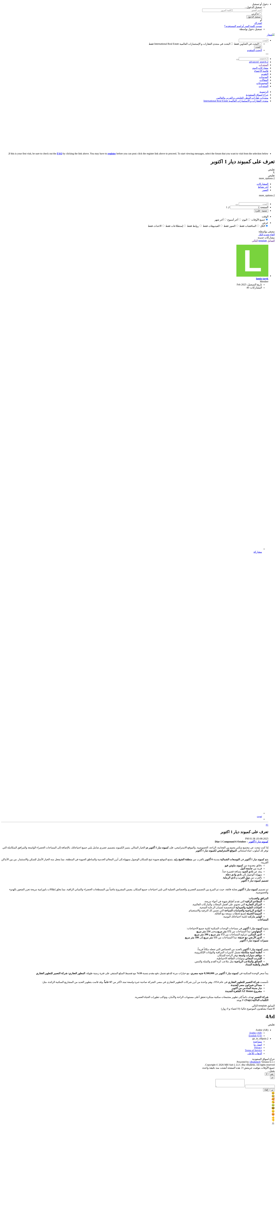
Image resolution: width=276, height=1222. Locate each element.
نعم (271, 1074)
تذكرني (255, 13)
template (262, 240)
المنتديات (263, 65)
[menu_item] (138, 1093)
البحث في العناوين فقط (246, 43)
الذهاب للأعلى (254, 1053)
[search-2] (237, 59)
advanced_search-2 (258, 62)
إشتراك (258, 23)
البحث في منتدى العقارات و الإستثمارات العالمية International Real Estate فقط (189, 43)
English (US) (255, 1035)
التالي (255, 240)
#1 (267, 825)
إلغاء (266, 1090)
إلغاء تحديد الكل (266, 234)
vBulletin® (255, 1062)
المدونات (263, 77)
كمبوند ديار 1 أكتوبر (258, 841)
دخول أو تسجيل (260, 4)
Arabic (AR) (262, 1030)
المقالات (264, 80)
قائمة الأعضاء (261, 71)
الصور (265, 190)
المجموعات (262, 83)
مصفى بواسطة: (266, 231)
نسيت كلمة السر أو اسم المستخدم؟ (243, 26)
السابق (271, 240)
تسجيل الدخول (254, 17)
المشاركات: (256, 287)
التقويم (264, 74)
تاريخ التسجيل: (254, 284)
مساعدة (257, 1041)
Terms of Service (253, 1050)
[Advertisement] (138, 127)
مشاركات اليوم (260, 68)
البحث (258, 47)
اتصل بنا (258, 1044)
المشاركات (262, 184)
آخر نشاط (263, 187)
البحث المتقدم (254, 50)
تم (272, 1077)
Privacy (258, 1047)
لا (266, 1074)
